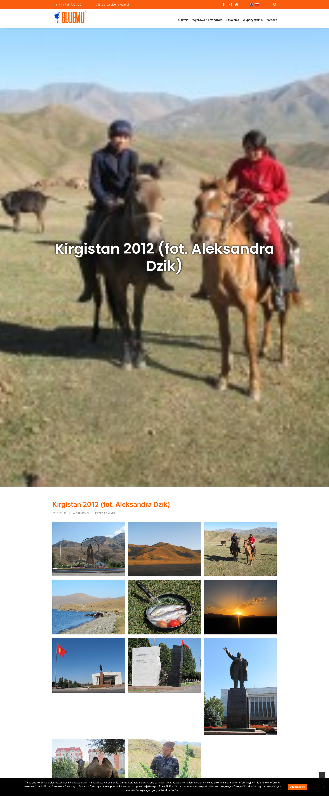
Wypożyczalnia (253, 20)
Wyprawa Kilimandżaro (207, 20)
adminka (110, 513)
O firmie (183, 20)
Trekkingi (82, 513)
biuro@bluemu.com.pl (115, 4)
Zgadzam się (297, 786)
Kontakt (272, 20)
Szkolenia (232, 20)
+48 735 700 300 (70, 4)
